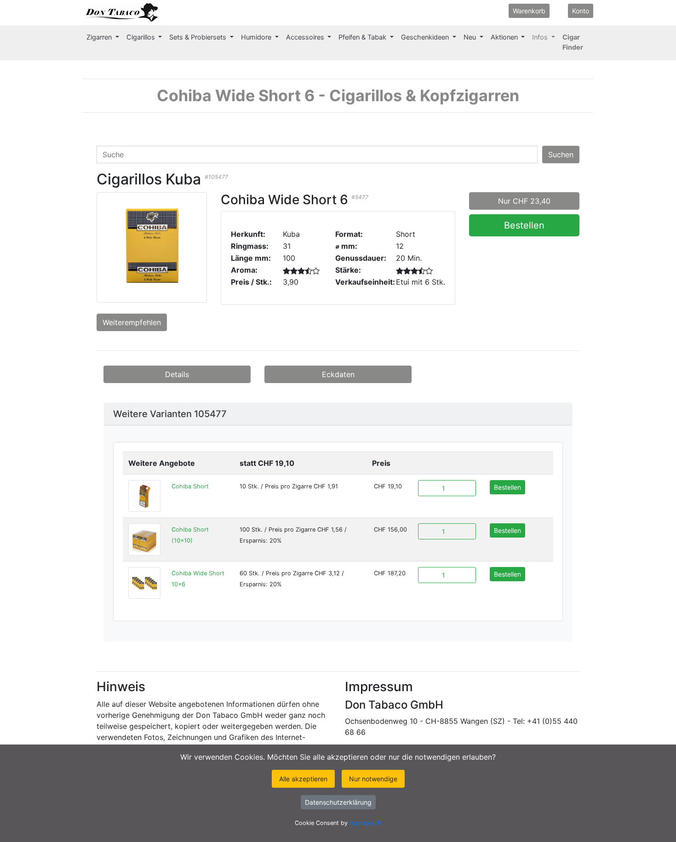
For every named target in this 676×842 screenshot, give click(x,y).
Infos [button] (541, 37)
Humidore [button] (257, 37)
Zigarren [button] (100, 37)
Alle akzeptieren (303, 779)
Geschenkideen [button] (426, 37)
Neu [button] (471, 37)
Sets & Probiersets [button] (198, 37)
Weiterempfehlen (132, 322)
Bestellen (524, 225)
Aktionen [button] (505, 37)
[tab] (338, 414)
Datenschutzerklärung (338, 802)
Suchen (560, 154)
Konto (580, 11)
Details (177, 374)
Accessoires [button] (306, 37)
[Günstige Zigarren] (121, 12)
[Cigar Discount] (168, 12)
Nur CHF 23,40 (524, 201)
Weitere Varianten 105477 (170, 413)
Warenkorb (529, 11)
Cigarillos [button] (141, 37)
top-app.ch (365, 822)
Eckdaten (338, 374)
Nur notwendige (373, 779)
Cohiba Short (190, 486)
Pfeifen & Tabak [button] (363, 37)
